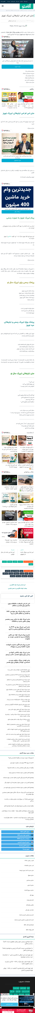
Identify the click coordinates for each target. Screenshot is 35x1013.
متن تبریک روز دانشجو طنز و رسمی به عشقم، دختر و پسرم (18, 680)
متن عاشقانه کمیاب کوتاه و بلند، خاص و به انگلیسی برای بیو (19, 670)
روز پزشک (16, 573)
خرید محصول (17, 160)
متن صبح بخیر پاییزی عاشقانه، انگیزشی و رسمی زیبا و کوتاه (17, 705)
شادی (9, 236)
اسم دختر (17, 1)
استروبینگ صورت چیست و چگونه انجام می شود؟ (21, 758)
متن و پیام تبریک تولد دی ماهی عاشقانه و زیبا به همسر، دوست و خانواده (19, 637)
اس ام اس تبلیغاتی (23, 10)
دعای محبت (16, 988)
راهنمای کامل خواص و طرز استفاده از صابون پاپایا (21, 773)
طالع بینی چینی (25, 991)
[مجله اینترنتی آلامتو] (26, 6)
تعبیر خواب (13, 1)
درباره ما (8, 1)
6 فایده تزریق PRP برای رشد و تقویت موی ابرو (22, 763)
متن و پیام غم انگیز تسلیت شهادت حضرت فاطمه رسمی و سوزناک (18, 646)
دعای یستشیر (30, 880)
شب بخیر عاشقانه (29, 865)
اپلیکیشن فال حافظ (29, 925)
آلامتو (34, 10)
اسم (28, 988)
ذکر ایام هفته (30, 900)
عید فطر (30, 576)
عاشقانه (9, 561)
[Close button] (34, 1007)
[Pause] (3, 57)
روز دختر (12, 576)
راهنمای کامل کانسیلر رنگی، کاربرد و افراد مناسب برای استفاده (18, 777)
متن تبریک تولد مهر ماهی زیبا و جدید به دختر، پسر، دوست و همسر (18, 735)
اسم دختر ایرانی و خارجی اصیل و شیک (24, 920)
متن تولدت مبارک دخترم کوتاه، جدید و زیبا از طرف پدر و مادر (18, 700)
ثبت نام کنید (9, 1004)
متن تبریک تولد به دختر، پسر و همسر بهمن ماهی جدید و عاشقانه (17, 620)
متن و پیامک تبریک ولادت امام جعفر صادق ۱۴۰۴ (19, 720)
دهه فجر (8, 571)
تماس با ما (3, 1)
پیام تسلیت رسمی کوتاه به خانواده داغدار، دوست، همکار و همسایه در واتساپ (19, 745)
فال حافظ (25, 1)
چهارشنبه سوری (15, 571)
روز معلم (5, 573)
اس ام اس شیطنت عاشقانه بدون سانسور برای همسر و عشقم (19, 605)
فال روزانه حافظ (30, 930)
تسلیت (4, 561)
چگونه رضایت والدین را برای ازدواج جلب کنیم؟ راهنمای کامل (19, 806)
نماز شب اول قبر (30, 910)
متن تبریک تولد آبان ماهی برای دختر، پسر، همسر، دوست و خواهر (19, 710)
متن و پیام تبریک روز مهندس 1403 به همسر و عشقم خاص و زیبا (18, 612)
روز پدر (10, 573)
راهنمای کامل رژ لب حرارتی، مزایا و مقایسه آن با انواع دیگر (19, 782)
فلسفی (14, 561)
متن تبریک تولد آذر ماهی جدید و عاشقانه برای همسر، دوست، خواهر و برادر (18, 690)
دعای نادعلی (30, 885)
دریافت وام (17, 212)
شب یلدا (18, 576)
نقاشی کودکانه (30, 905)
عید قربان (24, 576)
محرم (26, 573)
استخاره (21, 1)
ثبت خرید (17, 67)
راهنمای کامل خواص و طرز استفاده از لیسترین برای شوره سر (19, 787)
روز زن (22, 573)
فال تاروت (18, 991)
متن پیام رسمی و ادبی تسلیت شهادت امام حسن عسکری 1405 (19, 730)
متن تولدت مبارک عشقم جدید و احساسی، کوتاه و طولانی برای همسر (18, 661)
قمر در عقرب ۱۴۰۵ (29, 860)
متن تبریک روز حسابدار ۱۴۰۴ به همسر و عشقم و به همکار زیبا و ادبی (17, 675)
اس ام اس (30, 10)
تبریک (30, 564)
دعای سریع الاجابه (29, 890)
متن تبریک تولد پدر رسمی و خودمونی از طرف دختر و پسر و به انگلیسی (18, 725)
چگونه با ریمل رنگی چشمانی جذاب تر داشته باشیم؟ (20, 768)
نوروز (21, 571)
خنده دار (20, 561)
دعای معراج (31, 875)
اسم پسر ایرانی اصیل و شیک (26, 915)
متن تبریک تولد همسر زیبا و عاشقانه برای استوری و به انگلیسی (19, 695)
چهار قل (32, 895)
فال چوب (12, 991)
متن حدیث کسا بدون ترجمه (27, 870)
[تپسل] (2, 37)
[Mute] (6, 57)
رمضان (31, 573)
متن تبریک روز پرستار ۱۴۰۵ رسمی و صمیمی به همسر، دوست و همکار (18, 685)
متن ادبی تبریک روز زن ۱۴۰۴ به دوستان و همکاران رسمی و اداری (19, 628)
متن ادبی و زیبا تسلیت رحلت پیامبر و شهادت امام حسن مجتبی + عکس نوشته (18, 740)
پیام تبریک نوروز (27, 217)
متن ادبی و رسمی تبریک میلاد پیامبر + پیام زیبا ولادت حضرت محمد (17, 715)
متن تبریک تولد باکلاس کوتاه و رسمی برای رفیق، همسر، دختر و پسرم (18, 653)
